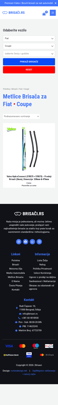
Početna (6, 89)
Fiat (20, 89)
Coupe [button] (8, 46)
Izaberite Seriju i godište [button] (17, 53)
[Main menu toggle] (53, 13)
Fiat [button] (7, 38)
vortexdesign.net (19, 370)
